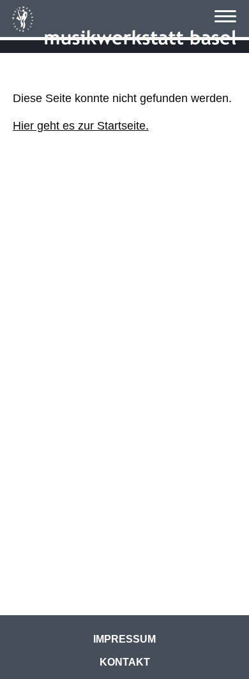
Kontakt (125, 662)
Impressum (124, 639)
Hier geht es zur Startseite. (81, 125)
